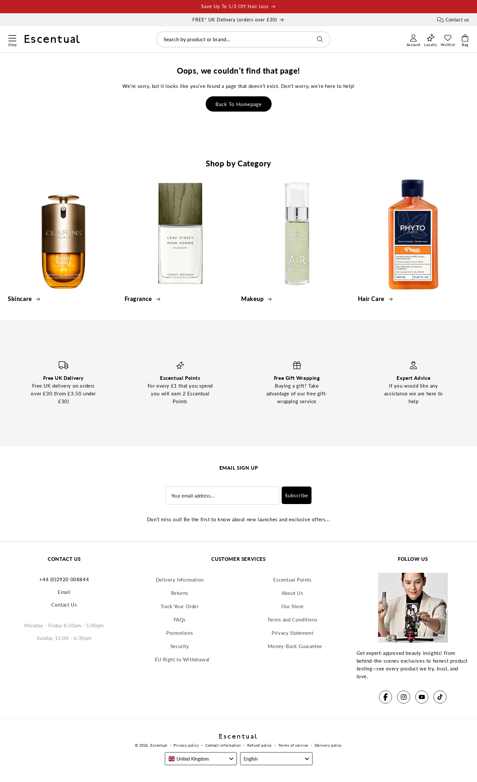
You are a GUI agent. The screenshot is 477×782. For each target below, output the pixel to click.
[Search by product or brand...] (320, 39)
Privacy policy (186, 745)
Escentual (158, 745)
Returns (180, 593)
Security (179, 646)
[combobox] (243, 39)
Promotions (179, 633)
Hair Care (372, 298)
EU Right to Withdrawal (182, 659)
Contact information (223, 745)
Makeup (253, 298)
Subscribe (296, 495)
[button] (12, 37)
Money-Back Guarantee (295, 646)
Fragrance (139, 298)
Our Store (292, 606)
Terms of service (293, 745)
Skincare (20, 298)
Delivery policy (328, 745)
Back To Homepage (238, 104)
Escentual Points (292, 580)
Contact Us (64, 605)
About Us (292, 593)
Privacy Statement (292, 633)
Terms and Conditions (292, 619)
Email (64, 592)
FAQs (180, 619)
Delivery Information (180, 580)
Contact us (457, 19)
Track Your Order (180, 606)
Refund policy (259, 745)
